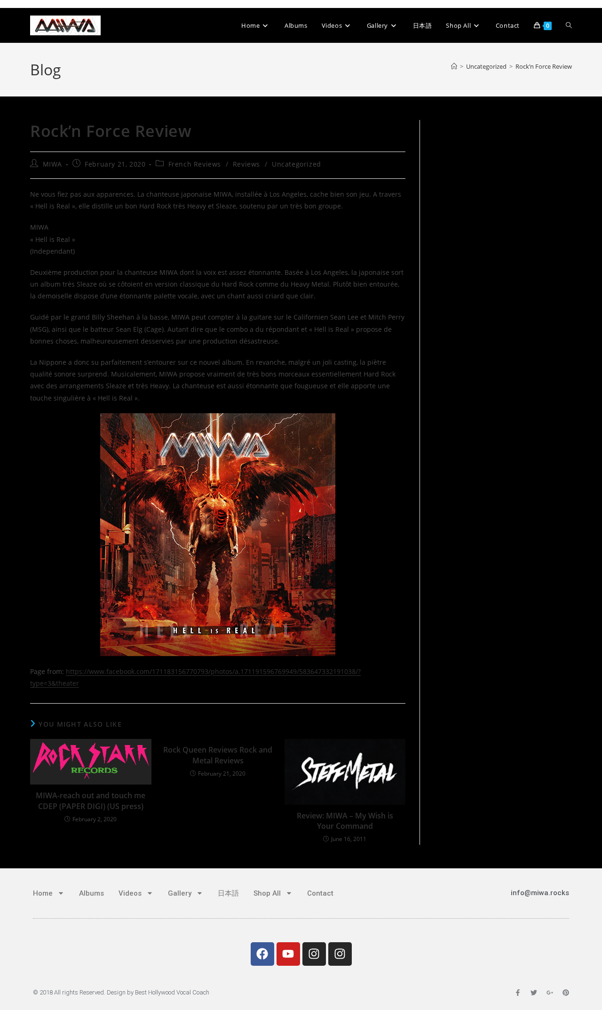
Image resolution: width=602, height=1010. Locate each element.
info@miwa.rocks (540, 893)
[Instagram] (314, 954)
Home (43, 893)
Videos (130, 893)
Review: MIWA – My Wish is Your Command (345, 820)
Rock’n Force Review (543, 66)
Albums (91, 893)
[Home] (454, 66)
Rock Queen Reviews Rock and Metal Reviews (217, 755)
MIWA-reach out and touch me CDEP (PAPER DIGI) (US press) (90, 800)
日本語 (228, 893)
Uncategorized (296, 164)
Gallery (179, 893)
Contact (320, 893)
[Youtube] (288, 954)
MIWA (52, 164)
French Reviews (194, 164)
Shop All (267, 893)
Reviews (246, 164)
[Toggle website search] (569, 25)
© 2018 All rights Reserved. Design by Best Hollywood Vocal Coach (121, 992)
